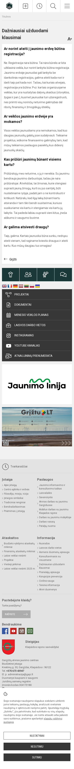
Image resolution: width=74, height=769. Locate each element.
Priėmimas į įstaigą (14, 511)
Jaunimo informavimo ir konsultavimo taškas (52, 487)
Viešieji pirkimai (12, 564)
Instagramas (24, 335)
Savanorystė (45, 497)
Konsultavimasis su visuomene (50, 558)
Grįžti (13, 259)
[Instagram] (22, 631)
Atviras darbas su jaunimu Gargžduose (53, 503)
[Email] (30, 631)
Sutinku (37, 757)
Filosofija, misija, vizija (16, 493)
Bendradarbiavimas (14, 506)
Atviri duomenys (48, 589)
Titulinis (6, 16)
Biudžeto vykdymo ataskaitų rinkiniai (19, 545)
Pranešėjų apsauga (49, 572)
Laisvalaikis (45, 493)
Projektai (21, 294)
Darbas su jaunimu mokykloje (55, 517)
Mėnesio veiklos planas (31, 314)
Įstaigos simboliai (13, 498)
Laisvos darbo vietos (30, 325)
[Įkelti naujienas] (25, 6)
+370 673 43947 (15, 670)
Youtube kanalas (27, 345)
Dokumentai (22, 304)
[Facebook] (5, 631)
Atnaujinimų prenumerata (33, 355)
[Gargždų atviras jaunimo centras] (9, 5)
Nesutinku (37, 746)
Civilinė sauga (46, 581)
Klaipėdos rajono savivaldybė (42, 647)
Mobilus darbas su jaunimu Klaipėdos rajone (53, 511)
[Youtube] (13, 631)
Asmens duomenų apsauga (54, 552)
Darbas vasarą (47, 521)
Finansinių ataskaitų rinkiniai (19, 551)
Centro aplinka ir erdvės (16, 489)
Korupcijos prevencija (50, 576)
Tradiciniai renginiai (14, 502)
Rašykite (10, 614)
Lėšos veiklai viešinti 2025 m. (20, 568)
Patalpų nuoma (47, 526)
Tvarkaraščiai (18, 466)
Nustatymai (37, 735)
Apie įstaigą (10, 485)
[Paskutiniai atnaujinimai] (39, 6)
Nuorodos (44, 543)
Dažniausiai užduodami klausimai (52, 566)
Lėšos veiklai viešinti (15, 555)
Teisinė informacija (49, 585)
